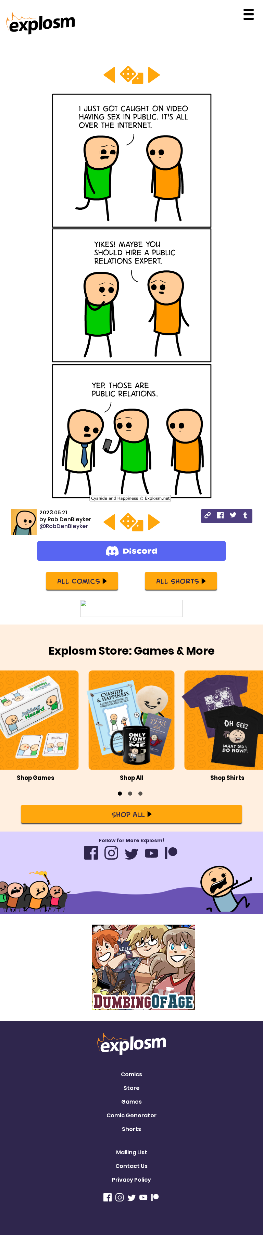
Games (131, 1102)
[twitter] (233, 515)
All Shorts (177, 580)
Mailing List (131, 1152)
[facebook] (220, 516)
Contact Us (131, 1166)
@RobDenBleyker (63, 526)
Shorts (131, 1129)
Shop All (128, 814)
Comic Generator (131, 1115)
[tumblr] (245, 516)
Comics (131, 1074)
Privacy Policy (131, 1180)
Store (132, 1088)
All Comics (78, 580)
